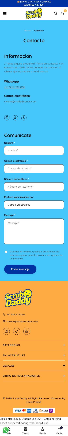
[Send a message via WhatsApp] (6, 430)
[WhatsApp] (24, 117)
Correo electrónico (16, 160)
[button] (34, 345)
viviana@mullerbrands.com (20, 101)
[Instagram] (6, 117)
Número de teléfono (16, 179)
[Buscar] (56, 13)
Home (27, 30)
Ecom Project (34, 402)
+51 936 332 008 (14, 87)
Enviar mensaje (20, 269)
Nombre (9, 142)
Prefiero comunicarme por (19, 197)
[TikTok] (15, 117)
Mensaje (9, 215)
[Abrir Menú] (5, 13)
